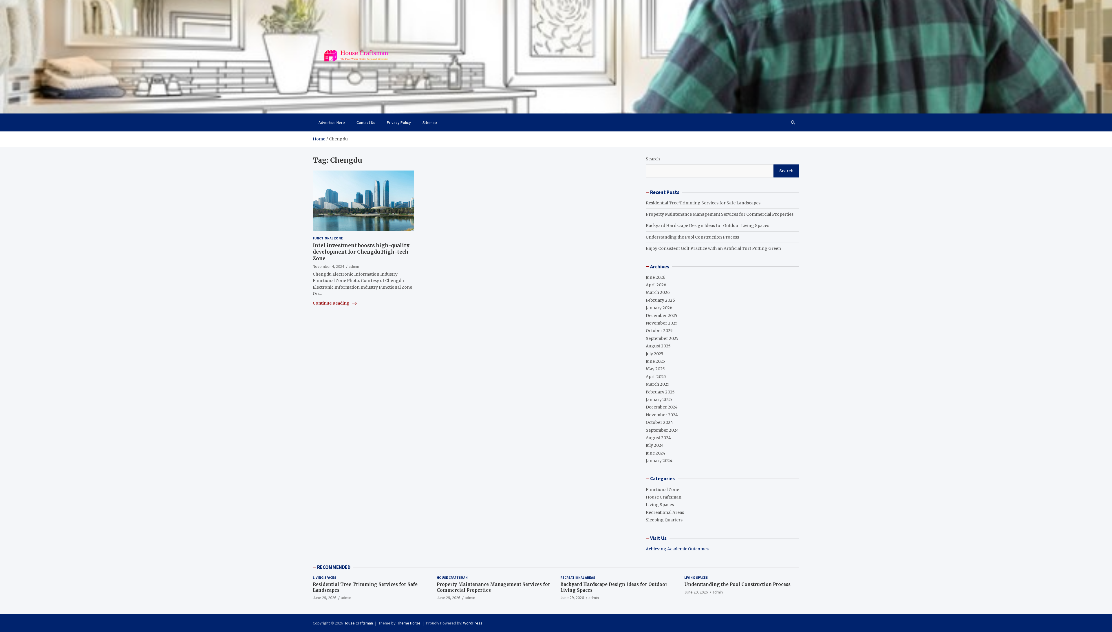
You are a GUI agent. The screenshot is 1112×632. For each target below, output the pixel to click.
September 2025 (662, 338)
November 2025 (662, 323)
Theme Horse (408, 623)
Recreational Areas (665, 512)
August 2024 (658, 437)
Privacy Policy (399, 122)
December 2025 (661, 315)
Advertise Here (332, 122)
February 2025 (660, 392)
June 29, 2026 (324, 597)
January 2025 (659, 399)
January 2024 (659, 460)
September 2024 (662, 430)
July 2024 (655, 445)
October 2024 (659, 422)
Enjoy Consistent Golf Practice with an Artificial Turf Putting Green (713, 248)
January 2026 (659, 307)
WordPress (472, 623)
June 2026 (655, 277)
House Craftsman (663, 497)
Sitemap (430, 122)
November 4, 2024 (328, 266)
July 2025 (654, 353)
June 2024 (655, 453)
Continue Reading (331, 302)
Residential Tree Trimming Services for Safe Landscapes (703, 203)
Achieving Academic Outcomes (677, 549)
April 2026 (656, 284)
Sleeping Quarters (664, 520)
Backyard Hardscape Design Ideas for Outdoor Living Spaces (707, 225)
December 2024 (662, 407)
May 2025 (655, 368)
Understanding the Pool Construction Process (692, 237)
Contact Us (365, 122)
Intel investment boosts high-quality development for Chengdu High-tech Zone (361, 251)
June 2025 (655, 361)
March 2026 (658, 292)
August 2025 (658, 346)
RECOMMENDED (333, 567)
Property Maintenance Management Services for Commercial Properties (719, 214)
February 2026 (660, 300)
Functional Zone (328, 238)
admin (354, 266)
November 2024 (662, 414)
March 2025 (658, 384)
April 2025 (656, 376)
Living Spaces (660, 504)
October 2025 (659, 330)
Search (653, 159)
